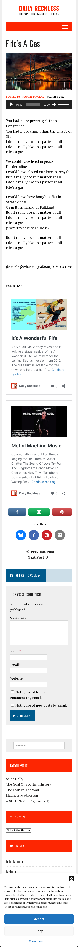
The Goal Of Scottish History (28, 784)
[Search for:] (39, 745)
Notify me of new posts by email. (41, 705)
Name (14, 651)
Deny (39, 931)
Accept (39, 919)
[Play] (11, 104)
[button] (71, 878)
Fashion (11, 871)
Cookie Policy (37, 941)
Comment (18, 617)
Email (14, 664)
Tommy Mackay (33, 96)
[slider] (64, 104)
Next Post (36, 557)
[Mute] (54, 104)
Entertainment (15, 861)
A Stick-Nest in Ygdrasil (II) (27, 801)
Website (16, 678)
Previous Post (42, 551)
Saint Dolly (14, 778)
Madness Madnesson (22, 795)
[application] (39, 104)
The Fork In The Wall (22, 789)
